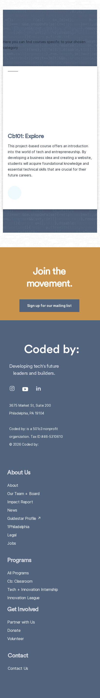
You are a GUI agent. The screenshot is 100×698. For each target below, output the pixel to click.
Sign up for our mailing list (49, 305)
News (12, 510)
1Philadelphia (18, 526)
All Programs (18, 572)
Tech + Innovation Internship (32, 589)
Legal (11, 535)
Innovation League (23, 597)
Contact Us (18, 668)
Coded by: (30, 444)
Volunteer (15, 638)
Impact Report (20, 501)
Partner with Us (21, 622)
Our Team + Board (23, 493)
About (12, 485)
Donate (13, 630)
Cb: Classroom (19, 581)
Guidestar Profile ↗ (24, 518)
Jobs (11, 543)
